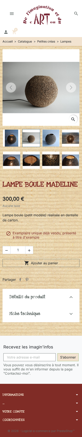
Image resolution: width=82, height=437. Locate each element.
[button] (76, 14)
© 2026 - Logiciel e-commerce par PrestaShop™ (41, 431)
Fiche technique (24, 313)
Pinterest (26, 279)
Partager (20, 279)
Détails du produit (27, 297)
